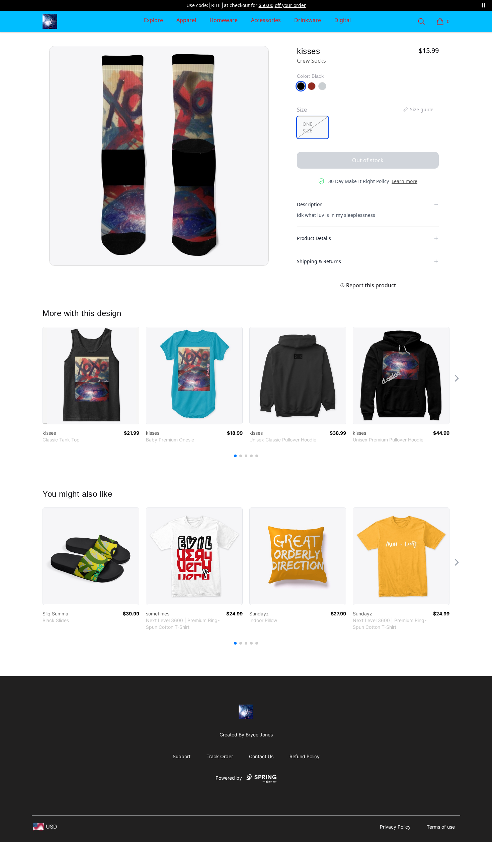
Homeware (224, 20)
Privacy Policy (395, 827)
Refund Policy (305, 756)
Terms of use (441, 827)
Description (310, 204)
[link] (91, 375)
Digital (342, 20)
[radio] (312, 127)
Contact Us (261, 756)
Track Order (220, 756)
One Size (308, 127)
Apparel (186, 20)
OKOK (216, 5)
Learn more (404, 181)
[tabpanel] (159, 156)
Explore (153, 20)
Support (181, 756)
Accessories (266, 20)
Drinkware (307, 20)
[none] (417, 109)
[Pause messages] (483, 5)
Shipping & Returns (319, 261)
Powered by (229, 778)
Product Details (314, 238)
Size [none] (302, 109)
